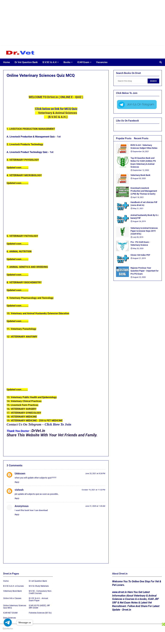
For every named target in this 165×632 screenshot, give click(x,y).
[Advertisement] (82, 22)
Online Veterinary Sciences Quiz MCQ (14, 606)
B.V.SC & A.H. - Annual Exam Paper (38, 599)
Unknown (20, 473)
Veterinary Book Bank (12, 591)
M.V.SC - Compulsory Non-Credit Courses (40, 592)
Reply (17, 482)
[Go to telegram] (8, 622)
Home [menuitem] (6, 62)
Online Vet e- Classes (12, 598)
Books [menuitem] (66, 62)
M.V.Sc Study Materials (39, 586)
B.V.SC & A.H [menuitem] (50, 62)
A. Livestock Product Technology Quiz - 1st (30, 152)
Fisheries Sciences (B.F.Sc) (40, 613)
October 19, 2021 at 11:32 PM (93, 490)
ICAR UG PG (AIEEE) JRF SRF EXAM (39, 606)
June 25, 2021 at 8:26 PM (95, 473)
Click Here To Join (58, 424)
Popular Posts (123, 138)
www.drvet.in (119, 592)
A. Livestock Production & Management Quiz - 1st (34, 136)
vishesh (19, 489)
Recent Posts (141, 138)
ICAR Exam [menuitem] (83, 62)
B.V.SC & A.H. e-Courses (13, 586)
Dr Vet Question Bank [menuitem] (26, 62)
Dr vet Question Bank (38, 581)
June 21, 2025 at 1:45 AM (95, 506)
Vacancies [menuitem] (101, 62)
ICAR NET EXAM (10, 613)
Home (6, 581)
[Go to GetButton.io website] (8, 629)
